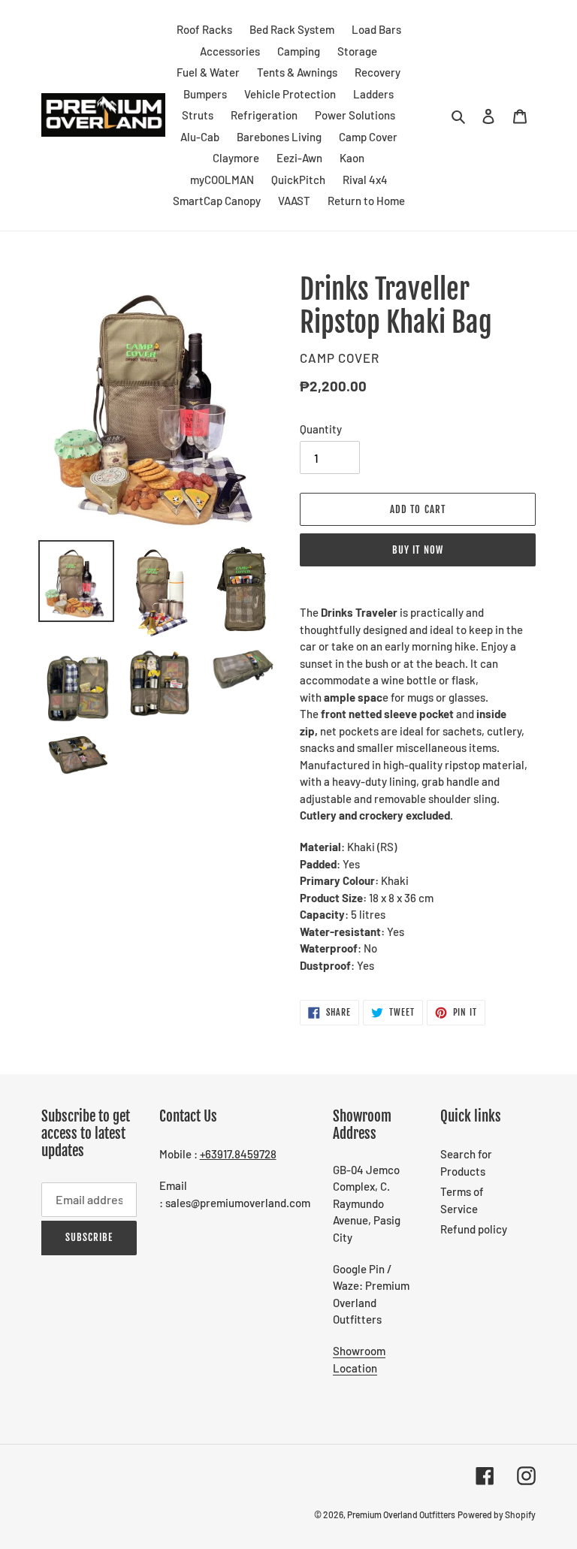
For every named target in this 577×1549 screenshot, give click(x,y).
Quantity (321, 429)
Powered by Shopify (497, 1514)
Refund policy (473, 1229)
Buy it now (417, 550)
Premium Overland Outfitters (401, 1514)
